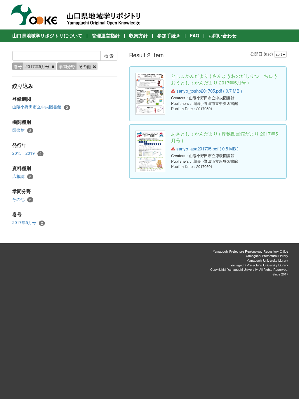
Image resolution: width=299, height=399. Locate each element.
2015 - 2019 (26, 153)
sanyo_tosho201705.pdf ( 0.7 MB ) (208, 91)
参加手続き (168, 35)
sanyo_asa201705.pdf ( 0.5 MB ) (207, 148)
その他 (21, 199)
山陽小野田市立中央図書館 (40, 107)
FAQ (194, 35)
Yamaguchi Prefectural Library (267, 255)
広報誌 (21, 176)
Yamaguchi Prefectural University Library (259, 265)
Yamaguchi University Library (267, 260)
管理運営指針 (106, 35)
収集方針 (138, 35)
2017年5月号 (27, 222)
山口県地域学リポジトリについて (47, 35)
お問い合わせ (222, 35)
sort (279, 54)
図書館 (21, 130)
